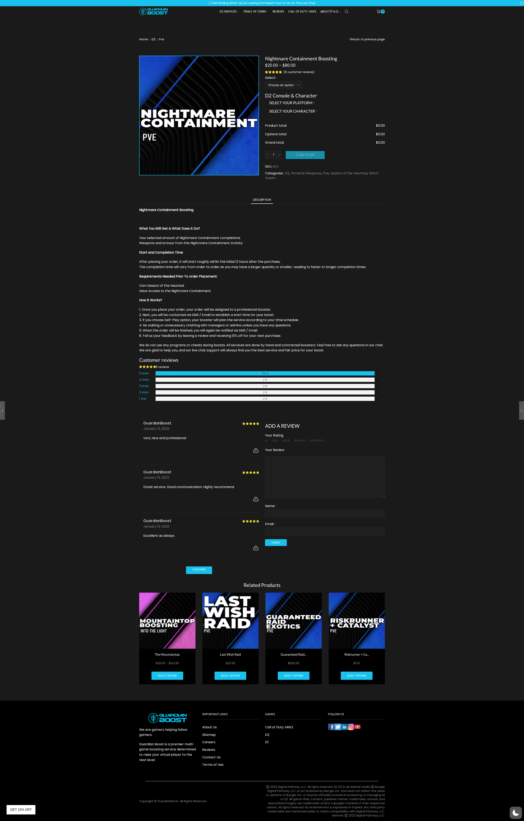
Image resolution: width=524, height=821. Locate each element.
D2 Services (228, 11)
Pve (161, 39)
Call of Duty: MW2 (302, 11)
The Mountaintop (167, 654)
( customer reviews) (299, 72)
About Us (209, 727)
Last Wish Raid (230, 654)
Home (143, 39)
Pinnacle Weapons (306, 173)
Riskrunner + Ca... (356, 654)
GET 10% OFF (21, 809)
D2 (153, 39)
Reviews (278, 11)
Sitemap (209, 734)
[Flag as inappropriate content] (256, 450)
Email (270, 524)
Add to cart (307, 155)
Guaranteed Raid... (293, 654)
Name (271, 506)
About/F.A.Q (329, 11)
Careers (208, 742)
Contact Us (211, 757)
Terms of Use (213, 764)
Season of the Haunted (349, 173)
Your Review (274, 450)
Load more (199, 569)
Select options (167, 675)
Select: (270, 78)
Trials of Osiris (254, 11)
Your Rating (274, 435)
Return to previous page (367, 39)
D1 (267, 742)
